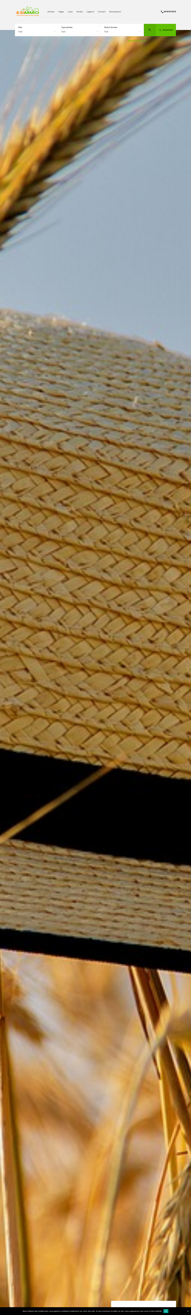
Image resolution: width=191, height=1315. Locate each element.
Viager (61, 12)
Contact (102, 12)
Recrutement (115, 12)
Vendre (80, 12)
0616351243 (170, 11)
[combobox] (36, 31)
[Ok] (187, 1311)
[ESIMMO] (28, 20)
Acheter (51, 12)
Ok (166, 1311)
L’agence (90, 12)
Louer (70, 12)
